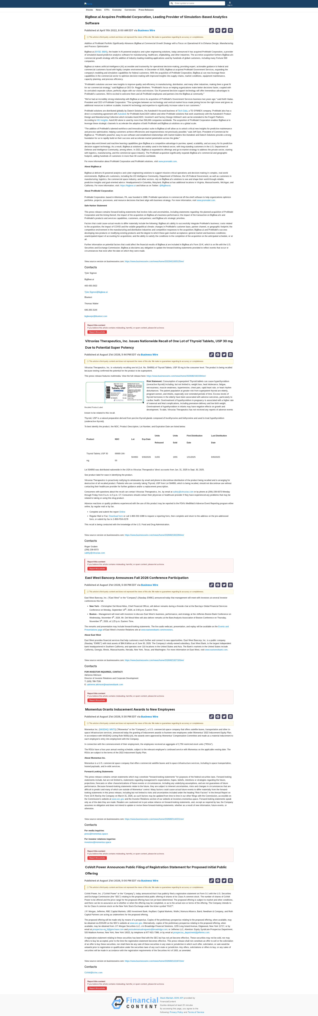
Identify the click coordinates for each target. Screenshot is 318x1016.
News (98, 10)
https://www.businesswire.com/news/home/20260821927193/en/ (154, 660)
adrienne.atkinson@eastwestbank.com (105, 684)
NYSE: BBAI (101, 52)
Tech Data (182, 111)
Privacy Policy (176, 1012)
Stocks (89, 10)
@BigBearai (164, 185)
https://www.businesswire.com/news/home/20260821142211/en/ (154, 819)
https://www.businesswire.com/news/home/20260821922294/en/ (176, 376)
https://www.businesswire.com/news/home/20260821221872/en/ (154, 961)
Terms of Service (196, 1012)
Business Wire (146, 30)
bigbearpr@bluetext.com (95, 316)
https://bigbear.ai (128, 185)
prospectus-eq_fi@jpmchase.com (108, 929)
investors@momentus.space (97, 842)
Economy (117, 10)
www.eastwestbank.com (216, 650)
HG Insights (102, 120)
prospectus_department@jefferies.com (191, 932)
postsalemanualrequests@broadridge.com (147, 929)
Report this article (97, 332)
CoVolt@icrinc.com (93, 972)
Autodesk (122, 114)
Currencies (130, 10)
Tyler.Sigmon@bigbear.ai (96, 292)
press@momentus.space (96, 834)
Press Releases (146, 10)
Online (122, 512)
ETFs (106, 10)
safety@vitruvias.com (183, 492)
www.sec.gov (118, 799)
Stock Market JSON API (171, 998)
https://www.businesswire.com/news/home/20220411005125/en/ (154, 261)
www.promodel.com (168, 161)
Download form (116, 516)
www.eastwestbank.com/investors (157, 630)
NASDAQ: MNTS (107, 729)
